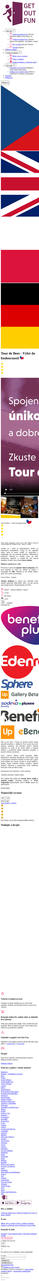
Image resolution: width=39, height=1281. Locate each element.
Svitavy (3, 1174)
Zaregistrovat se (7, 1263)
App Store (20, 1044)
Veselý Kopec (5, 1186)
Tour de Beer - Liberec (8, 803)
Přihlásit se (9, 78)
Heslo (3, 1258)
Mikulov (4, 1135)
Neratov (3, 1139)
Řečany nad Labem (7, 1164)
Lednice (3, 1125)
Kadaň (3, 1111)
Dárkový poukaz (11, 49)
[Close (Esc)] (2, 1277)
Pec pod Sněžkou (7, 1151)
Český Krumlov (6, 1084)
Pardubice (4, 1149)
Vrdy (2, 1188)
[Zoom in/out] (8, 1277)
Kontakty (8, 76)
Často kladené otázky (15, 1234)
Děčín (3, 1088)
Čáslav (3, 1078)
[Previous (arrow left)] (2, 1279)
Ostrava (3, 1147)
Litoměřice (4, 1131)
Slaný (3, 1168)
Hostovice (4, 1095)
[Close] (2, 1275)
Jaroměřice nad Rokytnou (9, 1107)
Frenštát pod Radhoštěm (9, 1094)
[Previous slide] (3, 798)
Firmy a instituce (18, 59)
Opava (3, 1145)
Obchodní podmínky (30, 1234)
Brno (2, 1076)
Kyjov (3, 1123)
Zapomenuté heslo (7, 1265)
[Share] (4, 1277)
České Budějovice (7, 1082)
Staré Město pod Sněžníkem (10, 1172)
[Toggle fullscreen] (6, 1277)
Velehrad (4, 1184)
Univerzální (5, 1180)
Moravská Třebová (7, 1137)
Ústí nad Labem (6, 1182)
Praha (3, 1158)
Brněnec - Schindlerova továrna (12, 1074)
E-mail (3, 1256)
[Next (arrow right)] (4, 1279)
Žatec (3, 1190)
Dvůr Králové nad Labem (10, 1092)
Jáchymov (4, 1105)
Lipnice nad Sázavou (8, 1129)
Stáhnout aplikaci (7, 1063)
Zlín (2, 1194)
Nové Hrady (5, 1141)
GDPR (3, 1236)
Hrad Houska (5, 1097)
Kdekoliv (4, 1115)
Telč (2, 1176)
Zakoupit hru (5, 605)
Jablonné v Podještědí (8, 1103)
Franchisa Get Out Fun (18, 68)
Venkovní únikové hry (20, 34)
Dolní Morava (6, 1090)
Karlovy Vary (5, 1113)
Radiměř (4, 1162)
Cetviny (3, 1086)
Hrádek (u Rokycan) (8, 1101)
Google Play (11, 1044)
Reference (22, 1225)
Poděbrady (4, 1156)
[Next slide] (8, 798)
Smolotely (4, 1170)
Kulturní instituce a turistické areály (25, 62)
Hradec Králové (6, 1099)
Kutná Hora (5, 1121)
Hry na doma (17, 44)
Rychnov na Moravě (8, 1166)
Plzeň (3, 1154)
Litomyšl (4, 1133)
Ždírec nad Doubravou (8, 1192)
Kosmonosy (5, 1117)
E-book (29, 1225)
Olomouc (4, 1143)
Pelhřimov (4, 1153)
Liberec (3, 1127)
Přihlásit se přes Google (11, 1267)
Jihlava (3, 1109)
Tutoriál (15, 47)
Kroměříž (4, 1119)
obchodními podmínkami (21, 1271)
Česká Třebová (6, 1080)
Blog (34, 1225)
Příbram (3, 1160)
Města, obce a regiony (20, 56)
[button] (35, 507)
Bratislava (4, 1072)
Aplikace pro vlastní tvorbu (19, 72)
